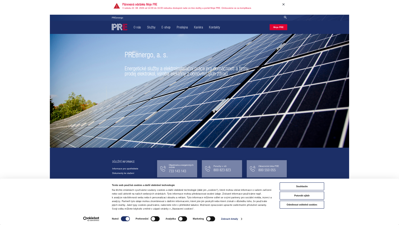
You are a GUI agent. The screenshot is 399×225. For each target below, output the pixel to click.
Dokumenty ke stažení (123, 173)
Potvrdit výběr (302, 195)
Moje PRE (278, 27)
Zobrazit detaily (229, 219)
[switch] (155, 218)
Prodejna (182, 27)
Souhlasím (302, 186)
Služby (151, 27)
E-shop (166, 27)
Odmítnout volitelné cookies (302, 204)
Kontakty (214, 27)
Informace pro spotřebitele (125, 168)
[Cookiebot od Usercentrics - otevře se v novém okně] (91, 219)
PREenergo (117, 17)
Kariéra (198, 27)
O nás (137, 27)
